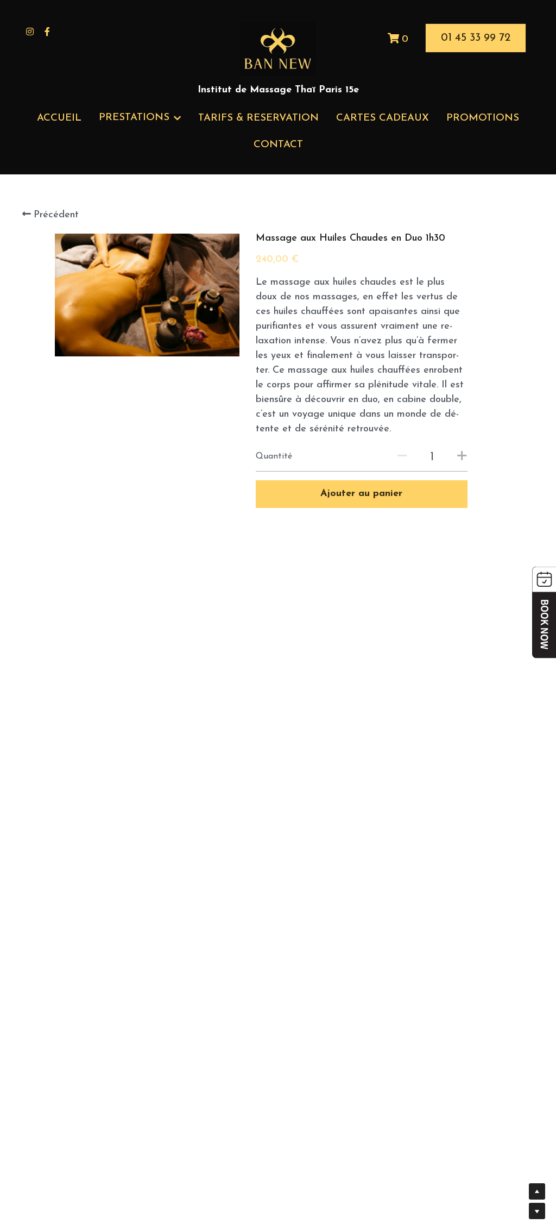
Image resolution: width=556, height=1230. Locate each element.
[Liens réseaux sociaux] (30, 31)
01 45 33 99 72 (475, 38)
